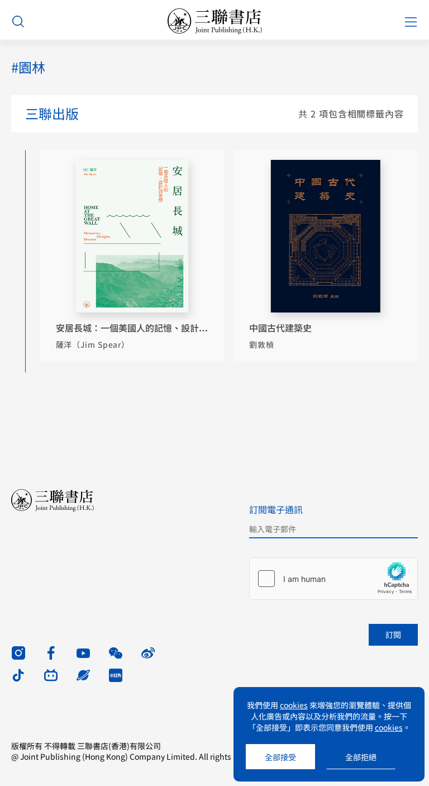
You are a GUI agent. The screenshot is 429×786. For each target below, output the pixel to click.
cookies (294, 705)
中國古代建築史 (280, 327)
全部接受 (280, 757)
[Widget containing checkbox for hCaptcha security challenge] (333, 578)
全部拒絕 (360, 757)
